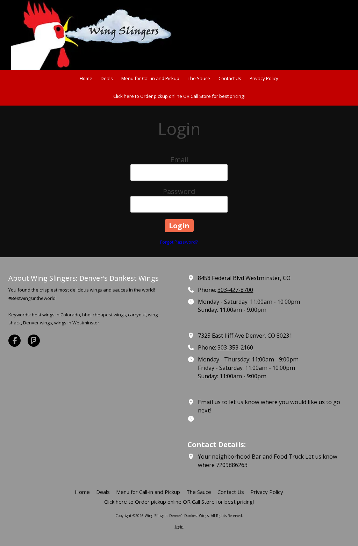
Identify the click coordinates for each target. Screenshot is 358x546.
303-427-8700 (235, 290)
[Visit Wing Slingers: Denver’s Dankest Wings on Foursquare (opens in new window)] (34, 341)
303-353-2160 (235, 347)
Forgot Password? (179, 242)
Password (179, 191)
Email (179, 159)
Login (179, 526)
